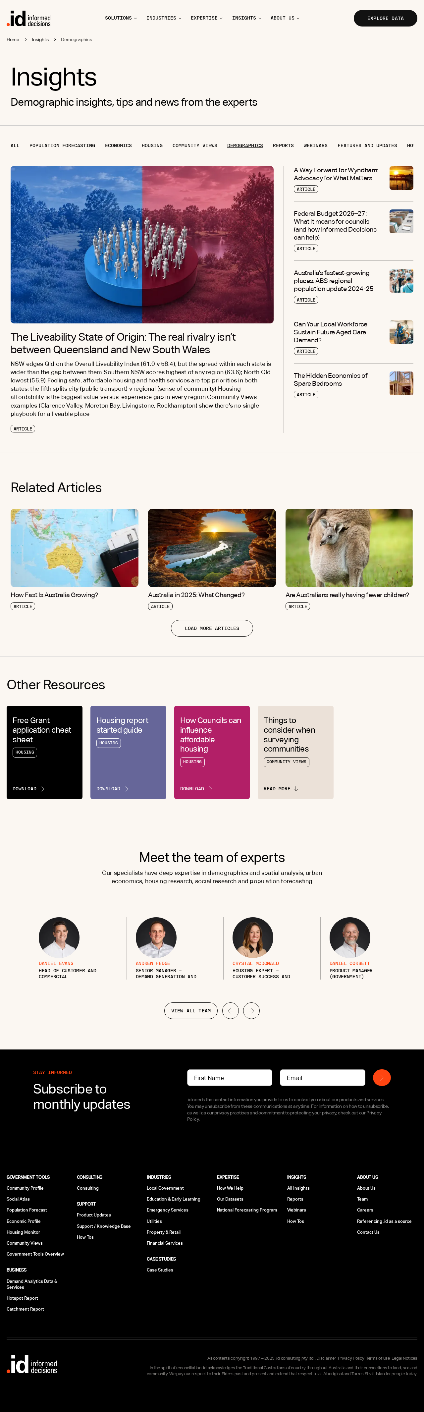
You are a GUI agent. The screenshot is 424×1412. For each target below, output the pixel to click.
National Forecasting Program (247, 1210)
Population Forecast (27, 1210)
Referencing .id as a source (384, 1221)
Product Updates (94, 1215)
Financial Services (165, 1243)
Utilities (154, 1221)
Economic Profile (24, 1221)
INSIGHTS (244, 18)
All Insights (298, 1188)
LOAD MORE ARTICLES (212, 628)
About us (282, 18)
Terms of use (378, 1358)
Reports (283, 145)
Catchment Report (25, 1309)
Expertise (204, 18)
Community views (195, 145)
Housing (152, 145)
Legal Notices (404, 1358)
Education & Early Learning (173, 1199)
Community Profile (25, 1188)
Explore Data (385, 18)
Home (13, 39)
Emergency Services (167, 1210)
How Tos (85, 1237)
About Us (366, 1188)
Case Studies (160, 1270)
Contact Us (368, 1232)
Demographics (245, 145)
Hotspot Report (22, 1298)
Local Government (165, 1188)
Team (362, 1199)
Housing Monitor (23, 1232)
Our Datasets (230, 1199)
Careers (365, 1210)
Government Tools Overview (35, 1254)
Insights (40, 39)
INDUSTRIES (161, 18)
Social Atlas (18, 1199)
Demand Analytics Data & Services (32, 1284)
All (15, 145)
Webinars (316, 145)
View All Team (191, 1011)
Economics (118, 145)
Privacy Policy (351, 1358)
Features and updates (367, 145)
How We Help (230, 1188)
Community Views (25, 1243)
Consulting (88, 1188)
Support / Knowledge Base (104, 1226)
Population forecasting (62, 145)
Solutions (118, 18)
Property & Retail (164, 1232)
